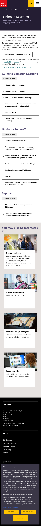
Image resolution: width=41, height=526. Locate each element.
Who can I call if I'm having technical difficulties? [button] (19, 206)
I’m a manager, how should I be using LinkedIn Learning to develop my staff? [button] (19, 148)
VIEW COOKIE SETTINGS (20, 518)
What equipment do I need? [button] (15, 91)
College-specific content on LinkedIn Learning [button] (18, 119)
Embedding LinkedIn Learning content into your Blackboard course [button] (21, 183)
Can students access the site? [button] (16, 141)
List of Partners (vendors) (10, 507)
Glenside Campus (9, 446)
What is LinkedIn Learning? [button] (15, 85)
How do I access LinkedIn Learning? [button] (18, 98)
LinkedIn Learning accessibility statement (16, 67)
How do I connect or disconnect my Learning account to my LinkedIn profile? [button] (21, 105)
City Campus (7, 440)
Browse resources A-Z (22, 10)
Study (7, 10)
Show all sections (10, 78)
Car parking (7, 450)
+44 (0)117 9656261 (18, 423)
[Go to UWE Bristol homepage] (4, 10)
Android (16, 62)
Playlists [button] (8, 176)
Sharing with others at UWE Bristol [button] (18, 170)
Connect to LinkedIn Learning (15, 54)
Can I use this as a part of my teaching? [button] (20, 164)
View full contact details (10, 425)
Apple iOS (7, 62)
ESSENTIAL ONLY (28, 512)
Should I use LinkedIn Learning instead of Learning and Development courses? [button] (20, 156)
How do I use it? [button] (11, 112)
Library (13, 10)
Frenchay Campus (9, 443)
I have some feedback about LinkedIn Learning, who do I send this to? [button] (19, 214)
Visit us (5, 453)
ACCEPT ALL (12, 512)
